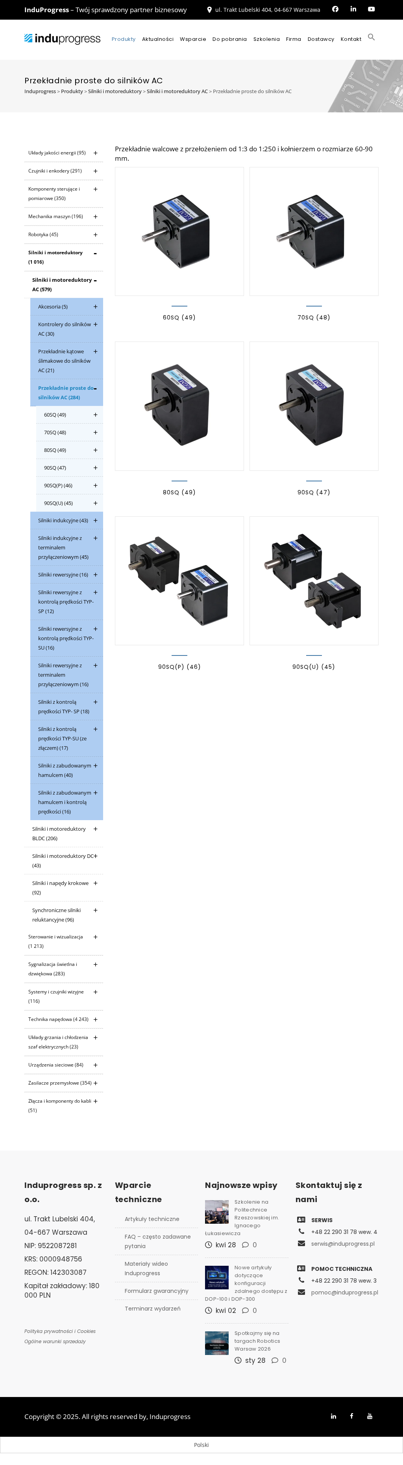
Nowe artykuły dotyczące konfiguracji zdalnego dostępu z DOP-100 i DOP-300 (246, 1283)
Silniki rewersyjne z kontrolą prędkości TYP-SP (66, 602)
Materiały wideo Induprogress (146, 1268)
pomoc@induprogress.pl (344, 1292)
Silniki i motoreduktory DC (63, 860)
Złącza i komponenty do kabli (59, 1106)
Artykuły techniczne (152, 1219)
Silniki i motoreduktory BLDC (59, 833)
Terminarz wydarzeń (153, 1309)
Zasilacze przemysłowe (60, 1082)
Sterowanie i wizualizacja (55, 941)
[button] (371, 39)
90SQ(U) (58, 503)
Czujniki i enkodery (55, 170)
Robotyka (43, 234)
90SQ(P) (58, 485)
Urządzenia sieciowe (55, 1064)
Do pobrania (230, 39)
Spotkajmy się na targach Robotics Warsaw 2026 (257, 1341)
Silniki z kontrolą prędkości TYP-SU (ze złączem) (62, 738)
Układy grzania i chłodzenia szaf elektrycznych (58, 1042)
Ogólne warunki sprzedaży (55, 1341)
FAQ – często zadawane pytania (158, 1241)
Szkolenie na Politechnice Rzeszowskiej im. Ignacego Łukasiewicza (242, 1217)
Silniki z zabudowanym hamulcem (64, 770)
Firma (293, 39)
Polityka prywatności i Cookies (60, 1331)
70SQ (55, 432)
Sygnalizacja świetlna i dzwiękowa (52, 969)
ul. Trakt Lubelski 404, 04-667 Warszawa (267, 9)
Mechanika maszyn (55, 216)
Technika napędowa (58, 1019)
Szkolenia (266, 39)
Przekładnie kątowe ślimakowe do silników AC (64, 361)
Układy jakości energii (57, 152)
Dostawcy (321, 39)
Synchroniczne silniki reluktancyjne (56, 915)
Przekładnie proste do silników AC (66, 392)
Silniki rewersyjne (63, 574)
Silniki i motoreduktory (55, 257)
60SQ (55, 414)
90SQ (55, 467)
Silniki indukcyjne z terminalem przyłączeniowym (63, 547)
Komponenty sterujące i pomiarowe (54, 193)
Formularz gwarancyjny (157, 1291)
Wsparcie (193, 39)
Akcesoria (53, 306)
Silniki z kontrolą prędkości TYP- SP (63, 706)
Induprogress (170, 1416)
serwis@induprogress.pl (343, 1244)
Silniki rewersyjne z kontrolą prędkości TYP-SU (66, 638)
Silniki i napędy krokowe (60, 887)
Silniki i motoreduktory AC (62, 284)
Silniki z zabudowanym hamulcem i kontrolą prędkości (64, 802)
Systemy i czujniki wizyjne (56, 996)
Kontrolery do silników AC (64, 329)
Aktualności (158, 39)
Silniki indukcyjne (63, 520)
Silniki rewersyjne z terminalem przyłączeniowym (63, 675)
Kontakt (351, 39)
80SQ (55, 449)
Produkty (124, 39)
